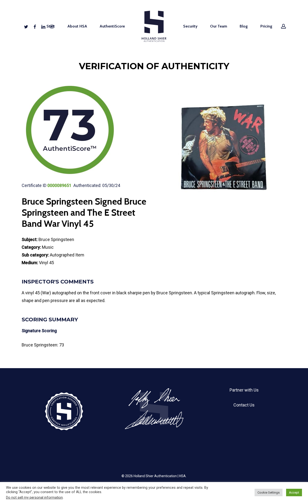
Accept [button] (294, 492)
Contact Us (244, 404)
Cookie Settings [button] (268, 492)
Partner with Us (244, 390)
